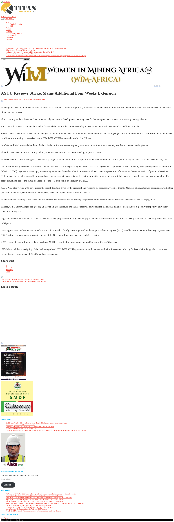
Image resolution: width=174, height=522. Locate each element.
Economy (9, 32)
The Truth (19, 520)
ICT (11, 26)
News (7, 22)
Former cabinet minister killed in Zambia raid (21, 54)
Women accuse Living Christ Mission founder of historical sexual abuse (30, 507)
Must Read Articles (8, 17)
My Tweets (4, 518)
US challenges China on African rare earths (20, 50)
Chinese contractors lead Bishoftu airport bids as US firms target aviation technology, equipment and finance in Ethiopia (46, 56)
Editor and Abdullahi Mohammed (34, 99)
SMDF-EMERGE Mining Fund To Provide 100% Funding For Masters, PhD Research (35, 501)
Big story (4, 99)
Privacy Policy (11, 39)
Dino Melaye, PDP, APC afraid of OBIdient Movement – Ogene (22, 279)
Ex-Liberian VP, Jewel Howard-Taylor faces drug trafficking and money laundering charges (36, 48)
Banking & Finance (16, 33)
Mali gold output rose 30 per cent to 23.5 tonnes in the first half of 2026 (30, 52)
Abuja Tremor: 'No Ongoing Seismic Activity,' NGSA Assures (26, 509)
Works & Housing (16, 24)
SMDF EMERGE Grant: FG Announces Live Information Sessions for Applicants (33, 511)
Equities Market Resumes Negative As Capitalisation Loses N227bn (23, 281)
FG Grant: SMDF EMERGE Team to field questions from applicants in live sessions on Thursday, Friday (41, 494)
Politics (8, 28)
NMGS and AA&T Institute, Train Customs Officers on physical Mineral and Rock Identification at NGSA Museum (45, 503)
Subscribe (8, 485)
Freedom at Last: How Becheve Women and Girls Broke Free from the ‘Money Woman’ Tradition (39, 498)
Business (13, 35)
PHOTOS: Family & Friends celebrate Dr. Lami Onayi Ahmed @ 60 (29, 505)
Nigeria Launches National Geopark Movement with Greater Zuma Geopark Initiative (34, 496)
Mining (8, 30)
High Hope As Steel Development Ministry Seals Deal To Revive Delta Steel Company (35, 500)
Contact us (9, 37)
